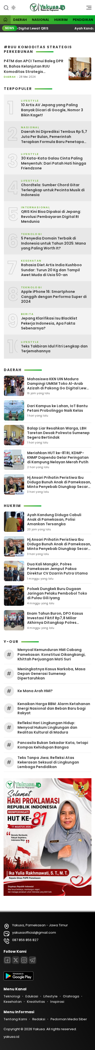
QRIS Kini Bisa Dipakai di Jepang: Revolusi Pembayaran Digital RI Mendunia (51, 216)
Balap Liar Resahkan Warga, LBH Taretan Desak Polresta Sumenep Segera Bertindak (58, 433)
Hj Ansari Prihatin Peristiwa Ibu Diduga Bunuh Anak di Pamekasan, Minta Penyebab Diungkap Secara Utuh (59, 484)
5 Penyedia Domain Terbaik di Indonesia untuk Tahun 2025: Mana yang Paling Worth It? (53, 243)
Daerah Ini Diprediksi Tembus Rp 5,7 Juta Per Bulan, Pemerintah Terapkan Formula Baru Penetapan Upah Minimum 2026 (54, 136)
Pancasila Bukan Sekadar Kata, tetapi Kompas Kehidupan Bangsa (52, 745)
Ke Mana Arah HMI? (35, 691)
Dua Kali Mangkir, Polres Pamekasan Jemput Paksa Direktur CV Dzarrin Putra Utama (57, 569)
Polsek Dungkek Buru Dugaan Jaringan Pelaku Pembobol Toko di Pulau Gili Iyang (57, 593)
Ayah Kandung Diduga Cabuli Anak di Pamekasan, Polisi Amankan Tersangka (54, 519)
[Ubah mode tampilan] (13, 7)
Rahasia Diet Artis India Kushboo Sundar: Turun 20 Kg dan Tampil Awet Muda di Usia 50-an (51, 270)
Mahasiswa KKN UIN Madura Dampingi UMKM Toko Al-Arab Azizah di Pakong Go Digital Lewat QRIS (59, 385)
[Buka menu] (87, 9)
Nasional (40, 19)
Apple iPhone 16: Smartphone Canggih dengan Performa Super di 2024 (54, 296)
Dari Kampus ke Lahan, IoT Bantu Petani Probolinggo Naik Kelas (57, 408)
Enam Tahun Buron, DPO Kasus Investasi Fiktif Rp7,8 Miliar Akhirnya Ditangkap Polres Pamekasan (55, 620)
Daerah (20, 19)
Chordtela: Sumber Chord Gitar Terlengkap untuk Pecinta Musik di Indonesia (53, 190)
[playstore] (18, 979)
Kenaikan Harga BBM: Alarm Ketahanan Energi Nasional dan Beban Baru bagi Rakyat (53, 708)
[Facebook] (7, 960)
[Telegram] (32, 960)
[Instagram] (24, 960)
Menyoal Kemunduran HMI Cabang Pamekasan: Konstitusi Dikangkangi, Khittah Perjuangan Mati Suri (51, 654)
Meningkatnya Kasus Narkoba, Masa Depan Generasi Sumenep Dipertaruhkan (51, 674)
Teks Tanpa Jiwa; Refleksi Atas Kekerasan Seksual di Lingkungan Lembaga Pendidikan (48, 762)
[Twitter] (16, 960)
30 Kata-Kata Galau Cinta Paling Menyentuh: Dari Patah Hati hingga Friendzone (53, 163)
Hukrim (61, 19)
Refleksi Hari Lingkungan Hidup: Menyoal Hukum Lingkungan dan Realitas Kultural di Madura (47, 728)
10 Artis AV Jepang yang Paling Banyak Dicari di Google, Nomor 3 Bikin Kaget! (52, 110)
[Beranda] (5, 20)
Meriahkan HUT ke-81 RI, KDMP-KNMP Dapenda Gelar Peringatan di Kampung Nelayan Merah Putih (58, 457)
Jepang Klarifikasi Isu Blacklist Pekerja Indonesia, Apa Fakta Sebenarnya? (49, 323)
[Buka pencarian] (6, 7)
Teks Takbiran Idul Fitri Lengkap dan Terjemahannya (54, 349)
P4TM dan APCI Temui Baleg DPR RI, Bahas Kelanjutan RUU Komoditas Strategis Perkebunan (33, 66)
